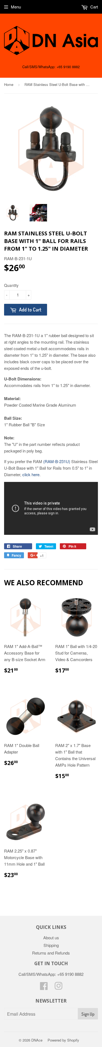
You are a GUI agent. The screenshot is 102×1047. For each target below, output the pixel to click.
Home (8, 84)
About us (51, 937)
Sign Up (87, 1014)
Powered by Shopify (63, 1040)
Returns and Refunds (51, 953)
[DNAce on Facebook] (44, 987)
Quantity (11, 285)
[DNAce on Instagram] (58, 987)
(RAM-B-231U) (56, 461)
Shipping (51, 945)
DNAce (36, 1040)
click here (30, 474)
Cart (93, 7)
